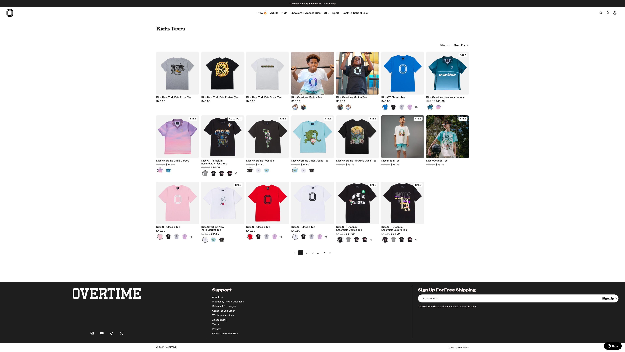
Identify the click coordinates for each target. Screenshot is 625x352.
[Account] (607, 12)
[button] (461, 45)
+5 (416, 107)
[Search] (600, 12)
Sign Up (608, 298)
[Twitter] (121, 333)
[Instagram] (92, 333)
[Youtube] (102, 333)
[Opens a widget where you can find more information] (613, 346)
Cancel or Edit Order (223, 310)
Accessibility (219, 319)
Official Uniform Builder (225, 333)
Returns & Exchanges (224, 306)
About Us (217, 297)
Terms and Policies (458, 347)
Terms (215, 324)
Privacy (216, 328)
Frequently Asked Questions (228, 301)
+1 (236, 173)
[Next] (330, 253)
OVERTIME (171, 347)
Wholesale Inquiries (223, 315)
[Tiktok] (112, 333)
